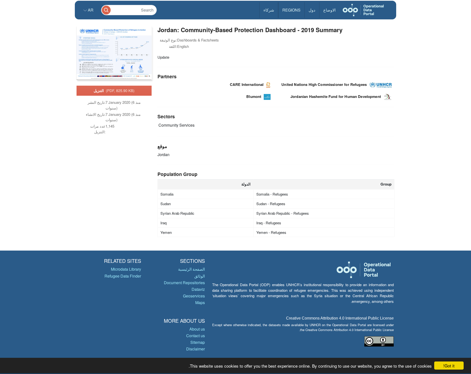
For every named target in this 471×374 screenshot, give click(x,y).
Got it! (449, 365)
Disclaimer (195, 349)
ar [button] (90, 10)
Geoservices (194, 296)
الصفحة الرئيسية (191, 269)
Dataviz (198, 289)
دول (312, 10)
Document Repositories (184, 282)
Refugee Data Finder (123, 276)
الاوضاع (329, 10)
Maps (200, 302)
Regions (291, 10)
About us (197, 329)
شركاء (268, 10)
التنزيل (114, 90)
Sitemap (197, 342)
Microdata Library (126, 269)
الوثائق (199, 276)
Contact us (195, 335)
